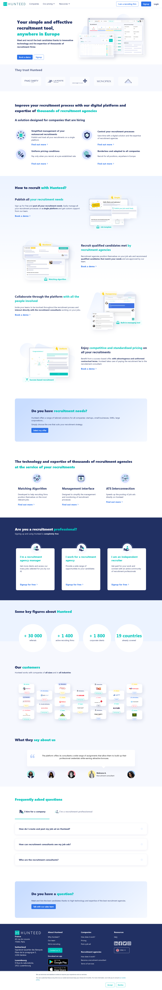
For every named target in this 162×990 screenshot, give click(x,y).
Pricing (83, 940)
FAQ (115, 937)
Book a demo (25, 57)
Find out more (40, 144)
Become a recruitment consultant (93, 960)
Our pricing (49, 3)
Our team (51, 940)
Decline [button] (120, 985)
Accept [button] (110, 985)
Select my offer (39, 430)
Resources (65, 3)
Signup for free (29, 584)
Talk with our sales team (43, 906)
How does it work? (88, 937)
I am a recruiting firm (127, 4)
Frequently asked (38, 799)
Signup (39, 57)
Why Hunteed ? (54, 937)
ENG (123, 950)
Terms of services (87, 963)
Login (156, 4)
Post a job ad (86, 944)
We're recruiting (54, 944)
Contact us (55, 950)
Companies (34, 3)
